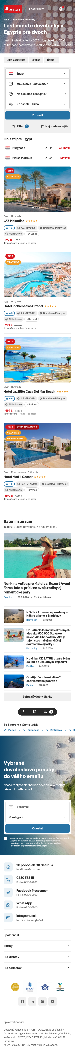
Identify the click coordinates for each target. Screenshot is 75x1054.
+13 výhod (31, 489)
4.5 (11, 313)
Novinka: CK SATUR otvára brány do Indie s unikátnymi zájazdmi (48, 660)
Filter (22, 126)
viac (68, 45)
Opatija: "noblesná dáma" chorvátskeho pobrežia (43, 679)
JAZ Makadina (14, 221)
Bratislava (56, 730)
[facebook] (22, 1001)
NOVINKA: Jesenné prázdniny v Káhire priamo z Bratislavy (47, 613)
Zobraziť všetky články (37, 697)
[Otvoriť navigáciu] (69, 9)
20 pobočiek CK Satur (32, 865)
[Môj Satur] (61, 9)
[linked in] (32, 1001)
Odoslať (37, 828)
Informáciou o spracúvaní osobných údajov (28, 845)
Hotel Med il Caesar (18, 477)
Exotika (36, 59)
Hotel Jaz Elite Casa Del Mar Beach (29, 391)
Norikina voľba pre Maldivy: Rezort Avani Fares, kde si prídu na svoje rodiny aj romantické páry (37, 587)
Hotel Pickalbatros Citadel (23, 306)
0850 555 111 (25, 877)
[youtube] (52, 1001)
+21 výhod (31, 319)
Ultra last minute (16, 59)
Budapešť (33, 730)
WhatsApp (24, 903)
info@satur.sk (26, 915)
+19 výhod (31, 404)
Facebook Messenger (32, 890)
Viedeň (12, 730)
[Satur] (13, 9)
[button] (37, 73)
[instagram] (42, 1001)
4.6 (11, 227)
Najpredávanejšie (56, 126)
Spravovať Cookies (14, 1022)
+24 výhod (31, 233)
